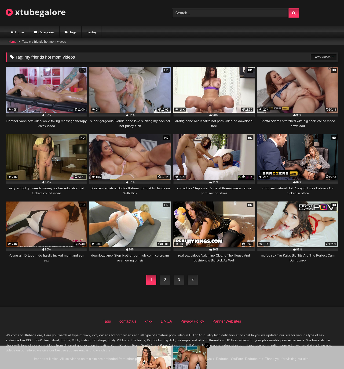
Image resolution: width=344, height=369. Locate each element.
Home (19, 32)
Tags (73, 32)
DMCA (166, 321)
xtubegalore (39, 12)
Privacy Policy (192, 321)
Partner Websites (226, 321)
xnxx (148, 321)
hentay (92, 32)
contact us (127, 321)
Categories (46, 32)
